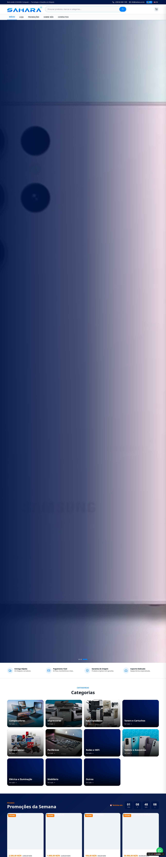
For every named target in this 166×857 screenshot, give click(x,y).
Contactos (63, 17)
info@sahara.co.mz (137, 2)
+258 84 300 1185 (121, 2)
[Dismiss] (163, 854)
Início (12, 17)
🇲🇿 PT (149, 2)
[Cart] (156, 9)
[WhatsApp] (159, 850)
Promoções (33, 17)
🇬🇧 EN (156, 2)
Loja (21, 17)
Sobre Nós (49, 17)
